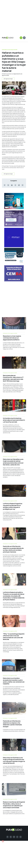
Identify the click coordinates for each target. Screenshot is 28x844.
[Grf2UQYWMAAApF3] (14, 82)
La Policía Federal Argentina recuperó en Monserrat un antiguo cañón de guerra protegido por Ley (12, 506)
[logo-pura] (8, 37)
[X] (8, 185)
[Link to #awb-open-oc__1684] (24, 37)
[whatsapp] (17, 837)
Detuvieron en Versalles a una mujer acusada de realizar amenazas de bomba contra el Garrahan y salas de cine (13, 462)
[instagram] (14, 837)
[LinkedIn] (11, 185)
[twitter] (10, 837)
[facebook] (7, 837)
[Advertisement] (14, 17)
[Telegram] (19, 185)
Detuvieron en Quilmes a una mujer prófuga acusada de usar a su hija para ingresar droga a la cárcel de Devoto (14, 760)
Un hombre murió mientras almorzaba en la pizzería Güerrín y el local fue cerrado (14, 420)
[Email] (22, 185)
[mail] (20, 837)
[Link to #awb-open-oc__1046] (21, 37)
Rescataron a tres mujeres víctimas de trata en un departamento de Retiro (12, 338)
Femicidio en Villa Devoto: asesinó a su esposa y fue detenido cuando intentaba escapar (12, 724)
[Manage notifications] (3, 841)
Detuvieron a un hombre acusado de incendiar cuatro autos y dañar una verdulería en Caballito (13, 681)
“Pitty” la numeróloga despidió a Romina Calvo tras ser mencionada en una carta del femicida (13, 636)
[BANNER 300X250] (14, 193)
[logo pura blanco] (14, 829)
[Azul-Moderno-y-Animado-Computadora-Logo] (14, 228)
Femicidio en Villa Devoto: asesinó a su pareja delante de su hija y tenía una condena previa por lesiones (13, 549)
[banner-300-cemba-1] (14, 265)
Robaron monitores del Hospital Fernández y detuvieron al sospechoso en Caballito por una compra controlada (14, 805)
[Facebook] (4, 185)
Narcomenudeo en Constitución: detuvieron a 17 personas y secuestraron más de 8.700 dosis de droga (13, 378)
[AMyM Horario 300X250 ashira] (14, 248)
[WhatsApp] (15, 185)
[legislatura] (14, 211)
